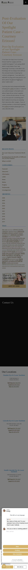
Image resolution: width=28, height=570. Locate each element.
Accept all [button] (7, 567)
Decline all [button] (20, 567)
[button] (14, 564)
